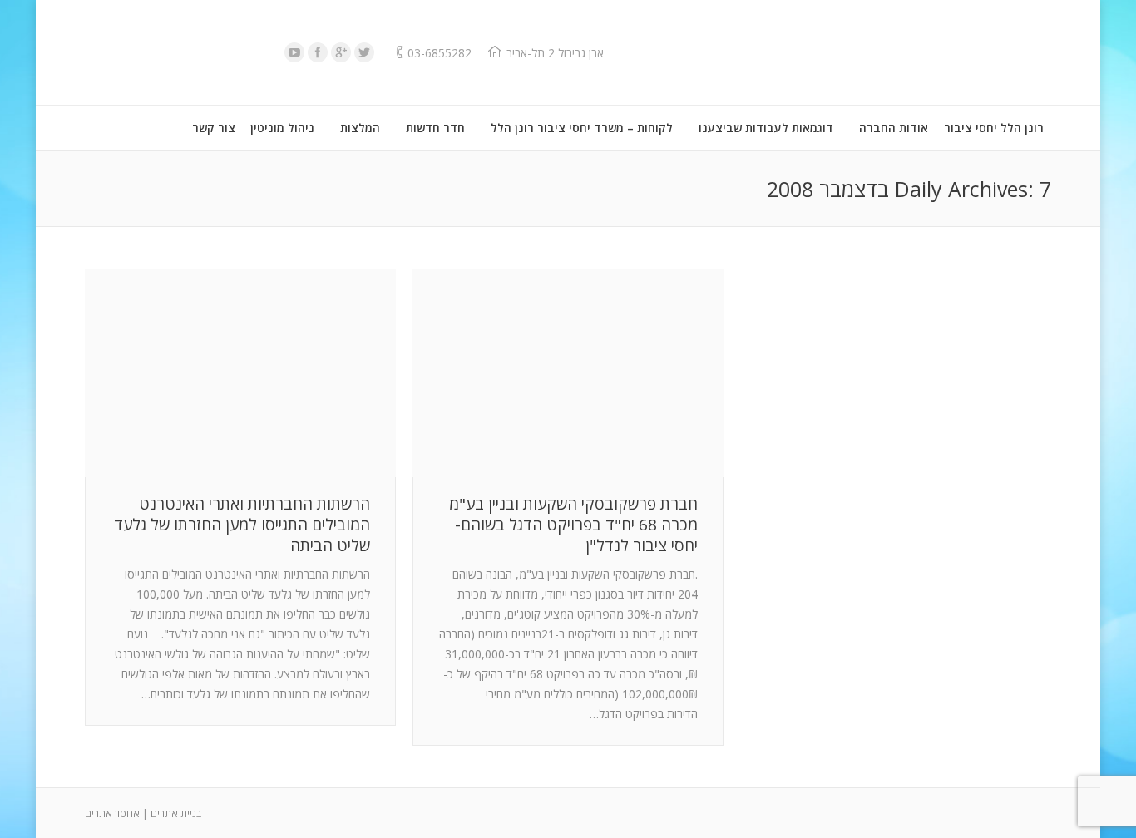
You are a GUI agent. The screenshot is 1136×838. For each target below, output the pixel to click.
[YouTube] (294, 52)
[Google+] (341, 52)
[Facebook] (318, 52)
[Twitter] (364, 52)
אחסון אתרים (112, 813)
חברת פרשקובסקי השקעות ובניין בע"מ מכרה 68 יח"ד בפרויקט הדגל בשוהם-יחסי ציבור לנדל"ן (573, 525)
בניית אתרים (176, 813)
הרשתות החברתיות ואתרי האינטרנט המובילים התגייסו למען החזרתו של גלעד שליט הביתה (242, 525)
